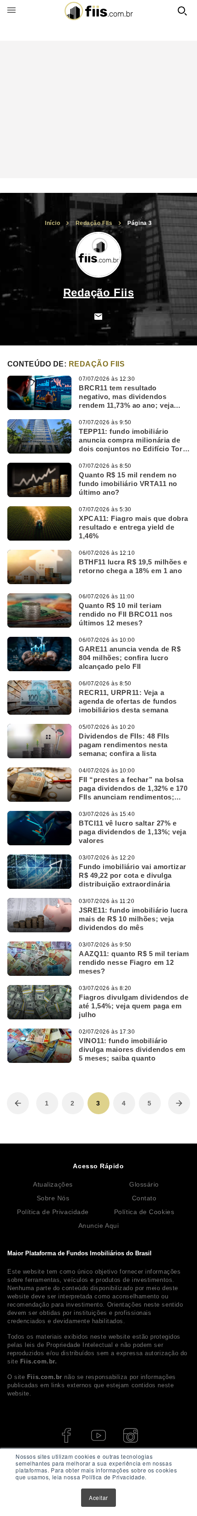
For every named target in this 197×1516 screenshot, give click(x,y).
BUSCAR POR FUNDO (182, 11)
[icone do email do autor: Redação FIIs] (98, 316)
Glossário (144, 1184)
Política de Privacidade (53, 1211)
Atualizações (53, 1184)
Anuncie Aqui (98, 1225)
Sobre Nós (53, 1198)
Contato (144, 1198)
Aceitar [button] (98, 1497)
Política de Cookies (144, 1211)
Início (52, 223)
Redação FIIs (94, 223)
